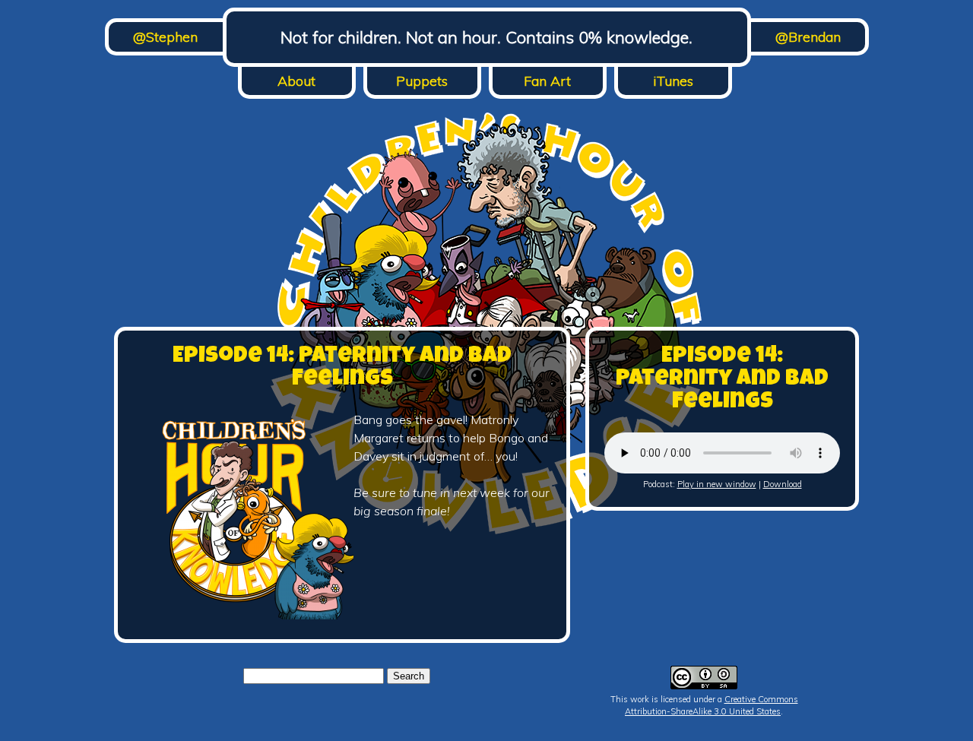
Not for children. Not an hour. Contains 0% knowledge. (486, 37)
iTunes (673, 81)
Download (782, 484)
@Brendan (808, 37)
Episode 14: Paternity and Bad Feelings (342, 368)
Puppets (422, 81)
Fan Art (547, 81)
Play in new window (716, 484)
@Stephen (165, 37)
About (296, 81)
